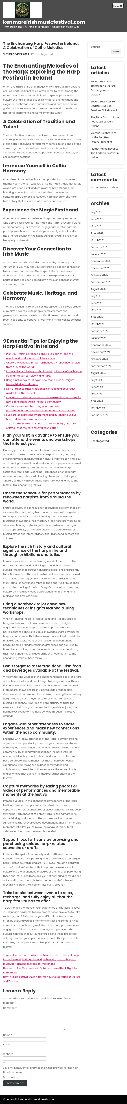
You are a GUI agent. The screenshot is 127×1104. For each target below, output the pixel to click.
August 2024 (98, 373)
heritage (27, 959)
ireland (37, 959)
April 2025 (97, 317)
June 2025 (97, 303)
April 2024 (97, 401)
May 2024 (97, 394)
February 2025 (99, 331)
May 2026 (96, 226)
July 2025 (96, 296)
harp (52, 955)
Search (95, 47)
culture (34, 955)
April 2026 (97, 233)
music (6, 964)
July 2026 (96, 212)
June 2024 (97, 387)
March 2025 (98, 324)
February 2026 (99, 247)
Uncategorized (44, 54)
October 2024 (99, 359)
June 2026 (97, 219)
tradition (35, 964)
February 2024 (100, 415)
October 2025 (99, 275)
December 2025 (101, 261)
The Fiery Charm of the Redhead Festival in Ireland (105, 122)
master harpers (66, 959)
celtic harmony (19, 955)
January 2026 (99, 254)
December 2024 (101, 345)
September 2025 (101, 282)
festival (43, 955)
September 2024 (101, 366)
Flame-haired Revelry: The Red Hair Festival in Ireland (105, 153)
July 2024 (96, 380)
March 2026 (98, 240)
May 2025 (96, 310)
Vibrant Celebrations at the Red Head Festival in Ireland (103, 137)
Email (7, 1044)
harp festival (64, 955)
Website (8, 1054)
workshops (48, 964)
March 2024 (98, 408)
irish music (49, 959)
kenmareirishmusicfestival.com (44, 22)
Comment (10, 1008)
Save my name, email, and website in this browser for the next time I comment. (40, 1070)
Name (7, 1035)
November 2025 (100, 268)
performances (20, 964)
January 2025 (99, 338)
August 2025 (98, 289)
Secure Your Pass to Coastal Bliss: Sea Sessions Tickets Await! (105, 106)
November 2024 (100, 352)
